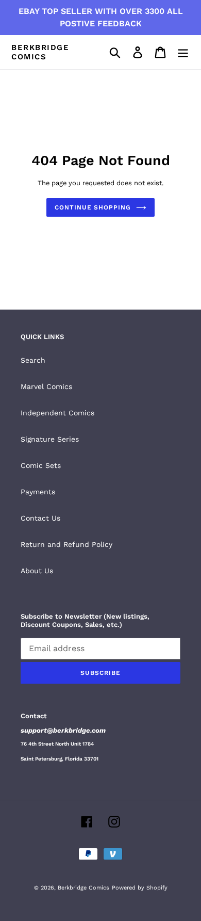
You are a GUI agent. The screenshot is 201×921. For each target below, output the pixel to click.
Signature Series (50, 439)
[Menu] (183, 52)
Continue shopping (93, 207)
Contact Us (40, 518)
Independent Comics (57, 413)
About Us (37, 571)
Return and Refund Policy (66, 544)
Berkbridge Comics (40, 52)
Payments (38, 492)
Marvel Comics (46, 386)
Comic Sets (41, 465)
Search (33, 360)
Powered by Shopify (139, 887)
